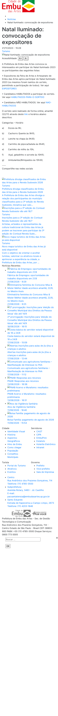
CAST (39, 431)
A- (26, 58)
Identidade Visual (16, 431)
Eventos (11, 472)
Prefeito (40, 465)
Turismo (6, 51)
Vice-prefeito (43, 468)
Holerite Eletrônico (46, 444)
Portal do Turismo (16, 465)
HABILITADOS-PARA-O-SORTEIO (27, 97)
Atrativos (12, 468)
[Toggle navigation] (47, 6)
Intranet (40, 447)
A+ (20, 58)
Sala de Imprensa (45, 472)
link (26, 114)
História (11, 434)
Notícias (11, 19)
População (12, 450)
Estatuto (40, 441)
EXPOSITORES (9, 88)
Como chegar (14, 447)
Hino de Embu (14, 444)
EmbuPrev (41, 437)
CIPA (38, 434)
